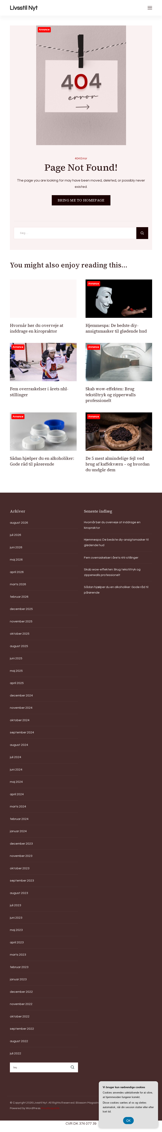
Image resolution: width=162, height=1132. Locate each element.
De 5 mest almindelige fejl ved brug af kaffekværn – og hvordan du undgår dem (118, 464)
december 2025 (21, 609)
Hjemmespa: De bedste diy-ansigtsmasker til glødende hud (116, 328)
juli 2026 (15, 534)
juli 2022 (15, 1053)
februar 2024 (19, 819)
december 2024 (21, 695)
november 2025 (21, 621)
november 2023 (21, 855)
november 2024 (21, 707)
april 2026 (17, 572)
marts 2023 (18, 954)
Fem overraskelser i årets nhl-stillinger (111, 557)
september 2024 (22, 732)
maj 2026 (16, 559)
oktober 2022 (19, 1016)
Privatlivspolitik (50, 1108)
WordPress (33, 1108)
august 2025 (19, 646)
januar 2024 (18, 831)
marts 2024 (18, 806)
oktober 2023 (19, 868)
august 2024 (19, 744)
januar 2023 (18, 979)
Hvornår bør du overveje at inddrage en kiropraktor (36, 328)
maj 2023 (16, 930)
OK (128, 1121)
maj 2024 (16, 781)
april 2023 (17, 942)
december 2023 (21, 843)
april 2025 (17, 683)
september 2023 (22, 880)
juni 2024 (16, 769)
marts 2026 (18, 584)
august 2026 (19, 522)
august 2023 (19, 893)
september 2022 (22, 1028)
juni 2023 (16, 917)
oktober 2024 (19, 720)
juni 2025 (16, 658)
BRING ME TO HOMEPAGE (81, 200)
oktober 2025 (19, 633)
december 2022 (21, 991)
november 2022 (21, 1004)
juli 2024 (15, 757)
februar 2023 (19, 967)
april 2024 (17, 794)
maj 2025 (16, 670)
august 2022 (19, 1041)
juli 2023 (15, 905)
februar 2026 (19, 596)
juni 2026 (16, 547)
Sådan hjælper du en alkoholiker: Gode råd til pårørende (42, 461)
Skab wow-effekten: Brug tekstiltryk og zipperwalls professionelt (111, 394)
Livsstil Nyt (24, 8)
